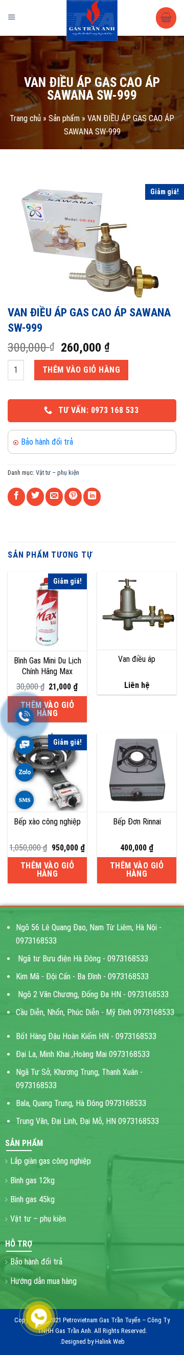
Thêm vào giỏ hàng (81, 370)
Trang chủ (25, 118)
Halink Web (110, 1341)
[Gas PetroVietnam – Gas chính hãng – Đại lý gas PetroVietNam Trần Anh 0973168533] (92, 20)
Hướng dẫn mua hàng (43, 1281)
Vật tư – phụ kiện (57, 472)
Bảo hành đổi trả (47, 442)
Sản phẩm (64, 118)
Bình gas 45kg (32, 1199)
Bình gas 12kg (32, 1180)
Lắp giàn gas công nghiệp (50, 1161)
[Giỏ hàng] (166, 18)
